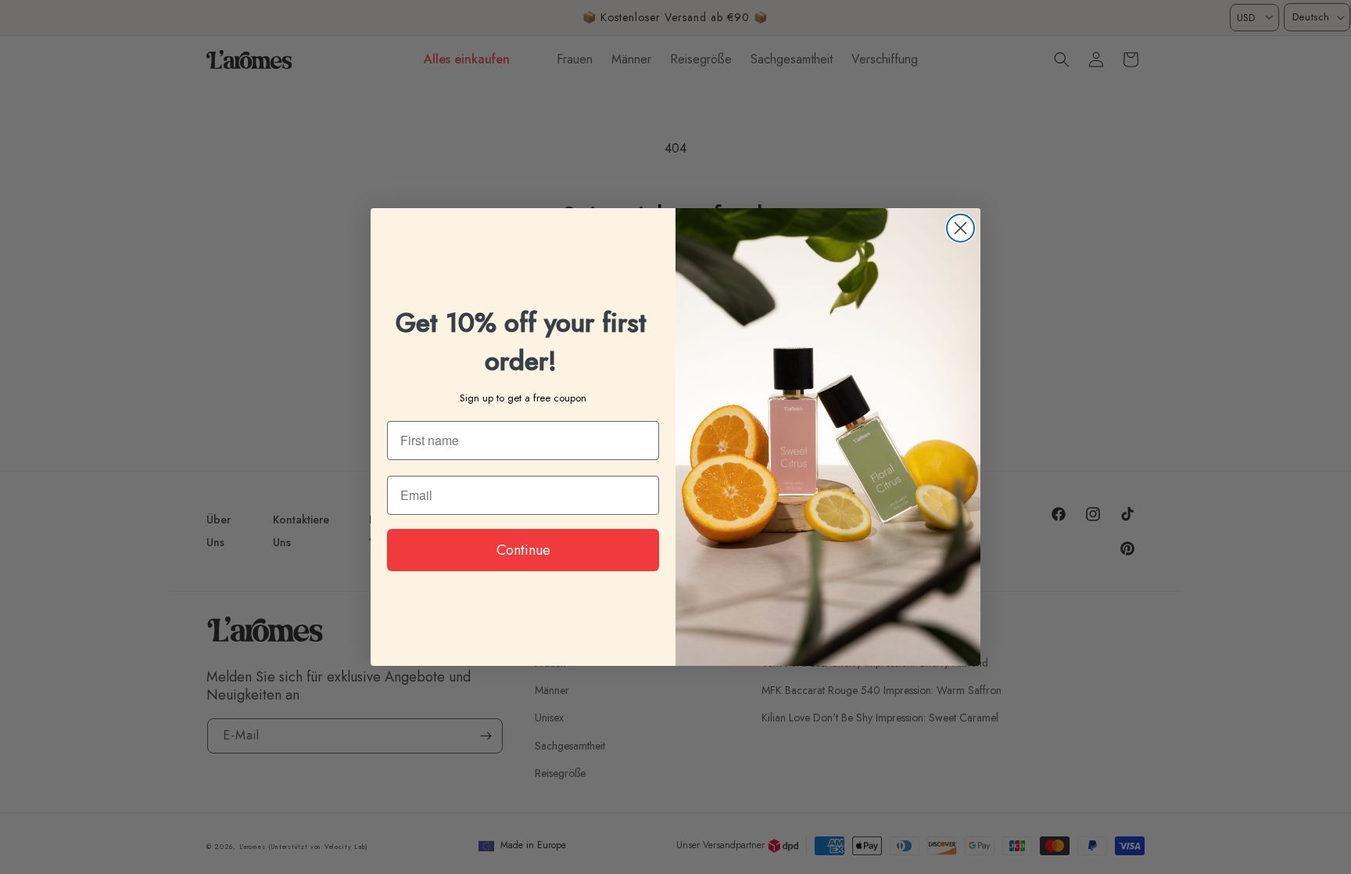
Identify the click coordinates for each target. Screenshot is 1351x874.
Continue (523, 550)
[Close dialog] (960, 228)
